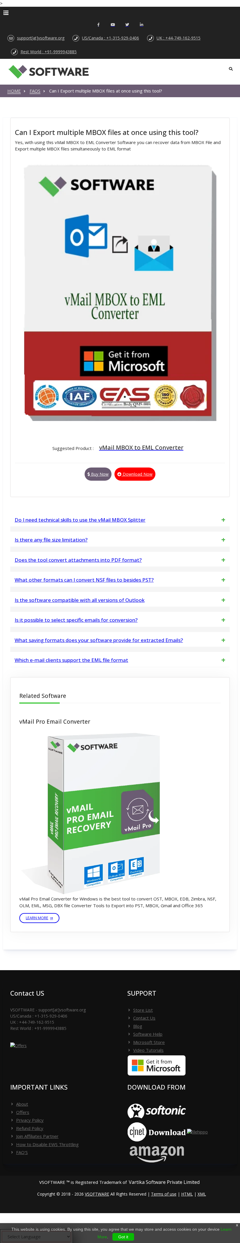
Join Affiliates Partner (37, 1136)
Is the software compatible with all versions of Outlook (80, 600)
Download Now (136, 474)
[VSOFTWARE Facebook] (98, 25)
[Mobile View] (120, 12)
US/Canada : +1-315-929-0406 (110, 38)
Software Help (147, 1034)
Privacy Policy (30, 1120)
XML (202, 1194)
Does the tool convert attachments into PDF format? (78, 560)
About (22, 1104)
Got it (123, 1237)
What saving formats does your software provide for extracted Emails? (99, 640)
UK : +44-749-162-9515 (178, 38)
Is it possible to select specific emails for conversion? (76, 620)
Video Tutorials (148, 1050)
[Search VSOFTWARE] (231, 69)
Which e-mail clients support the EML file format (71, 660)
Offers (22, 1112)
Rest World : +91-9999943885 (48, 51)
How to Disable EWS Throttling (47, 1144)
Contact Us (144, 1018)
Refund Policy (29, 1128)
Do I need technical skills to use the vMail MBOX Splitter (80, 519)
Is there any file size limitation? (51, 539)
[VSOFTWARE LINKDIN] (141, 25)
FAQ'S (22, 1152)
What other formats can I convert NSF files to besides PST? (84, 579)
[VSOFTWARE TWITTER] (127, 25)
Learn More (37, 917)
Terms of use (163, 1194)
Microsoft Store (149, 1042)
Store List (143, 1010)
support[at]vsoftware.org (40, 38)
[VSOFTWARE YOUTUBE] (112, 25)
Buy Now (99, 474)
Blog (137, 1026)
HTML (187, 1194)
